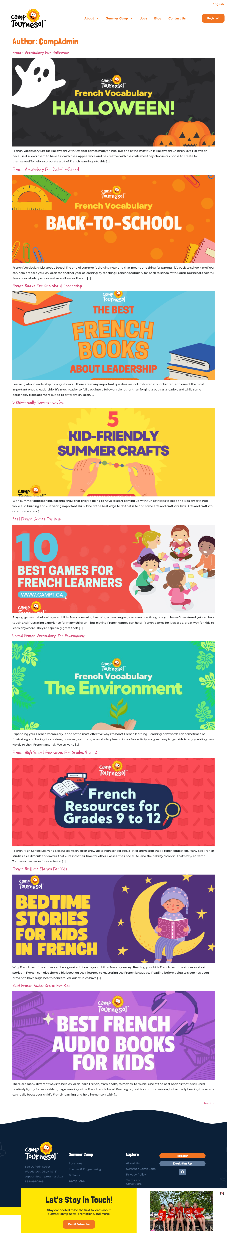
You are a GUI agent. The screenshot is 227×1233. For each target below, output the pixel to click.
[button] (222, 1193)
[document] (113, 616)
